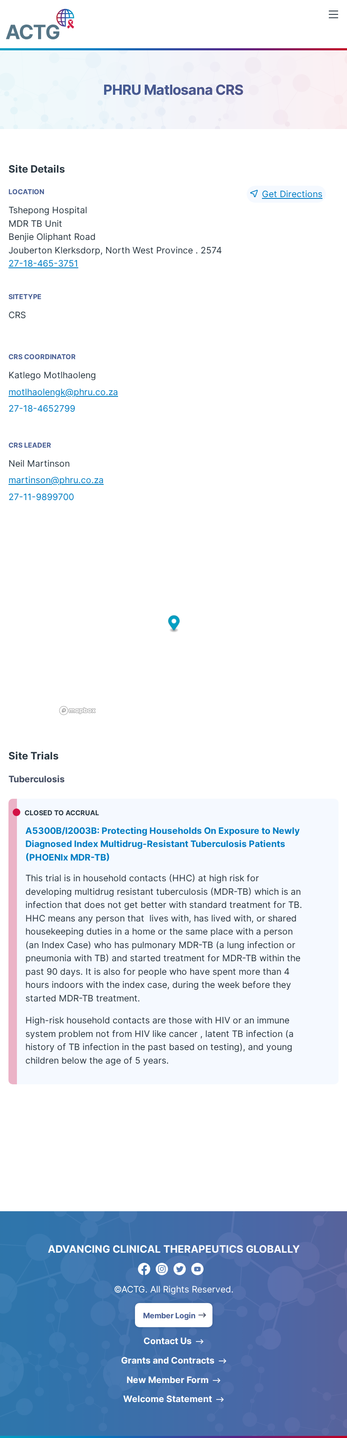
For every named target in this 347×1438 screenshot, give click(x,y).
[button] (173, 624)
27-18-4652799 (41, 408)
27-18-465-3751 (43, 263)
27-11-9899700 (41, 497)
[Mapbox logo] (77, 710)
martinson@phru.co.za (56, 480)
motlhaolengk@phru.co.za (63, 392)
